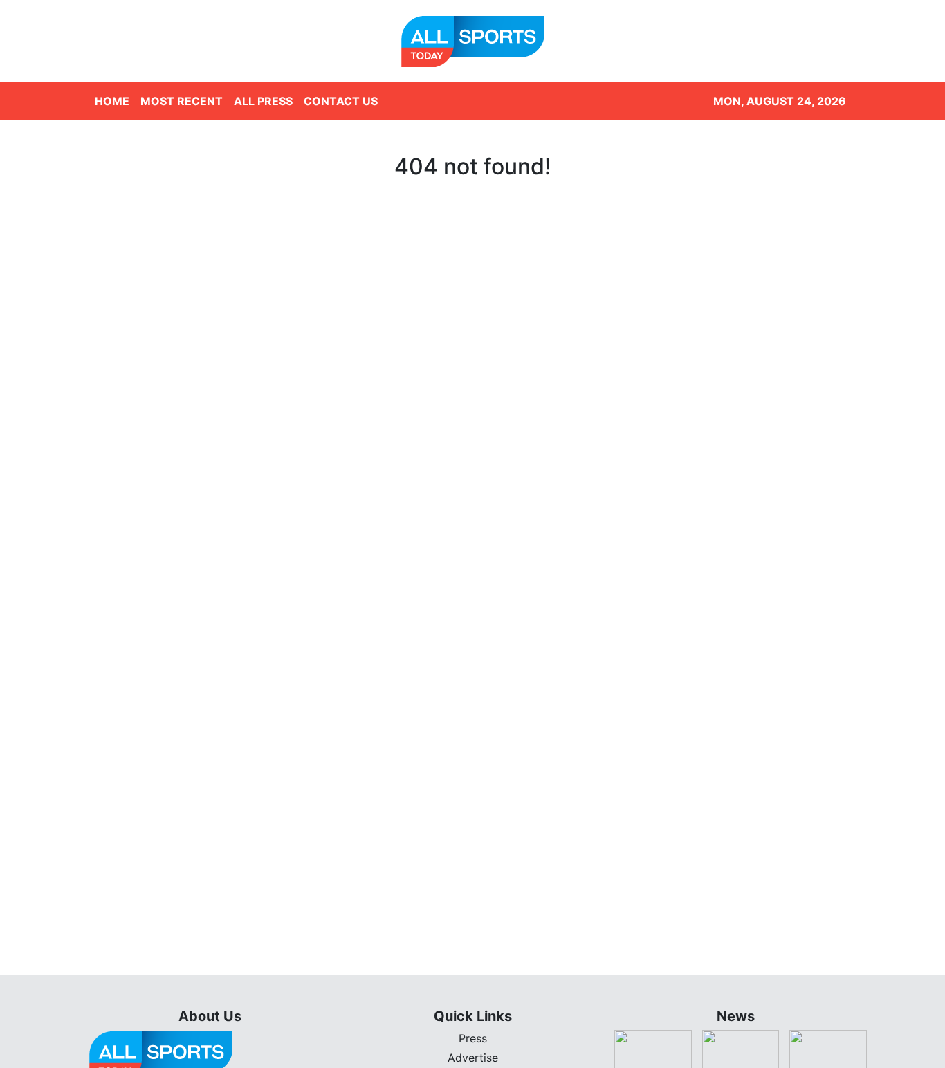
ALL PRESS (263, 101)
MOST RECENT (181, 101)
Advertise (473, 1058)
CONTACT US (341, 101)
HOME (112, 101)
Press (473, 1038)
